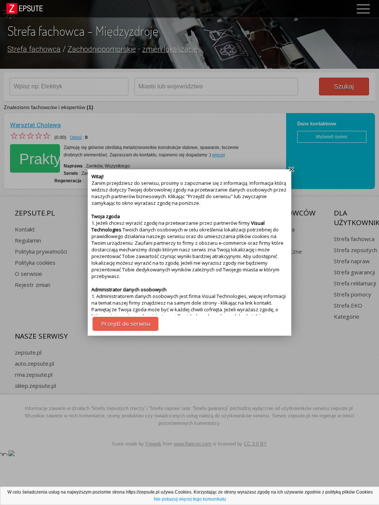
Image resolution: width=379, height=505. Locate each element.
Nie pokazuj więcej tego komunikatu (190, 499)
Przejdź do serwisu (125, 323)
